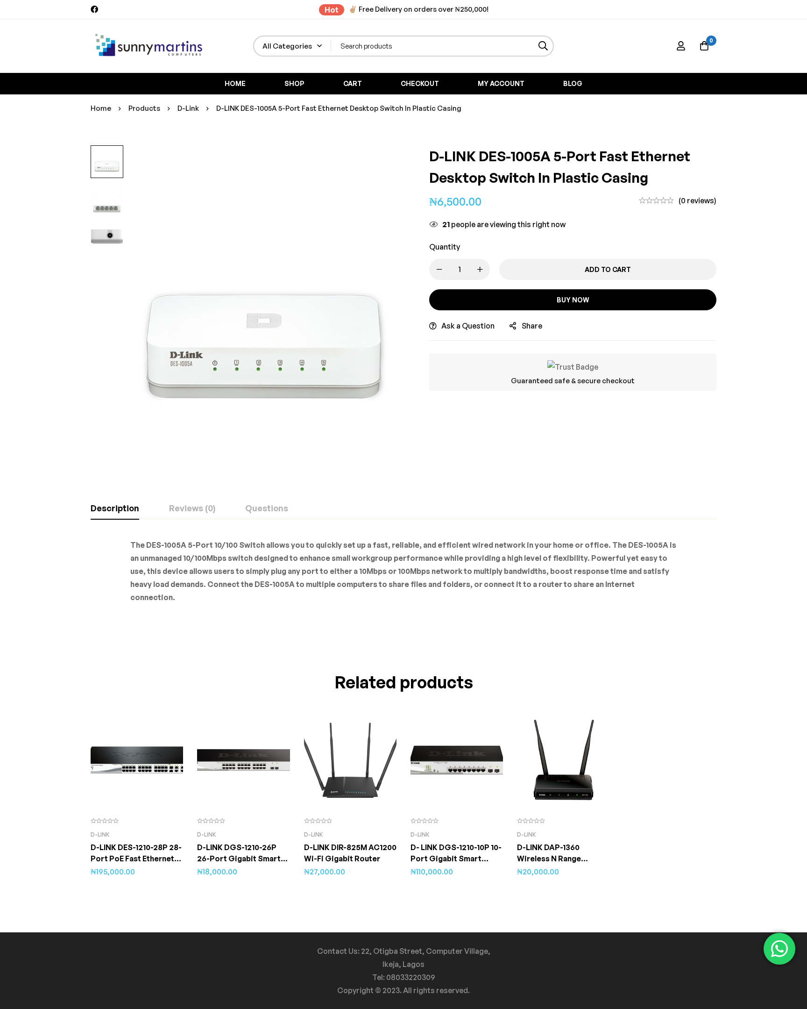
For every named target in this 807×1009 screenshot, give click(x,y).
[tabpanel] (403, 583)
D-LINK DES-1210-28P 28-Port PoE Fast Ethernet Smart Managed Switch (136, 858)
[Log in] (681, 46)
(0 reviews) (697, 200)
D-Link (188, 108)
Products (144, 108)
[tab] (115, 508)
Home (101, 108)
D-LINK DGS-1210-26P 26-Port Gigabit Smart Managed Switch (239, 858)
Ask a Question (468, 325)
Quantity (444, 246)
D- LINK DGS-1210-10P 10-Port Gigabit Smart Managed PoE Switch (456, 858)
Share (532, 325)
